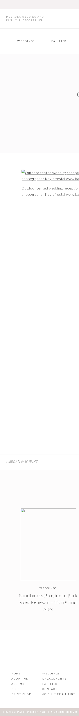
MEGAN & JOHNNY (23, 461)
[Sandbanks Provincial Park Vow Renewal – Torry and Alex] (48, 544)
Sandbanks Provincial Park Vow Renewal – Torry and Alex (48, 602)
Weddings (48, 588)
